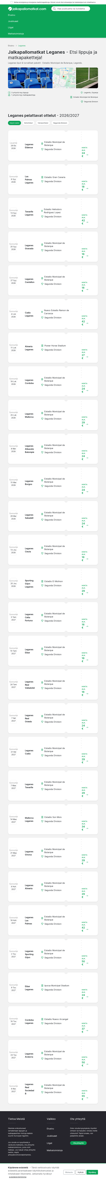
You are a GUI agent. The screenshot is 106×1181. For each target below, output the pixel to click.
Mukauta (69, 1172)
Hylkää (81, 1172)
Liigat (10, 27)
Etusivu (11, 15)
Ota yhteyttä (78, 1143)
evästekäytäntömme (17, 1177)
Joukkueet (13, 21)
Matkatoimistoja (16, 33)
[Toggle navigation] (95, 9)
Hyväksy (92, 1172)
